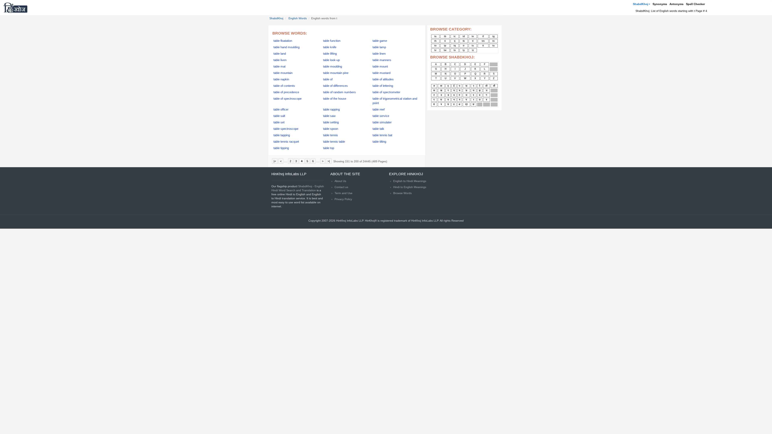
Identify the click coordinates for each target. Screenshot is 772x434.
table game (380, 41)
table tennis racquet (286, 141)
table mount (380, 66)
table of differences (335, 86)
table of (328, 79)
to (435, 45)
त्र (466, 104)
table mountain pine (335, 73)
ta (435, 36)
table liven (279, 60)
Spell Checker (695, 4)
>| (328, 161)
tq (455, 45)
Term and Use (343, 193)
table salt (279, 116)
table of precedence (286, 92)
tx (455, 50)
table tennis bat (382, 135)
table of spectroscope (287, 98)
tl (472, 41)
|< (275, 161)
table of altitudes (383, 79)
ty (464, 50)
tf (483, 36)
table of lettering (383, 86)
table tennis (330, 135)
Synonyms (660, 4)
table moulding (332, 66)
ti (445, 41)
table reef (379, 109)
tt (483, 45)
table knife (329, 47)
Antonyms (676, 4)
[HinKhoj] (15, 7)
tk (464, 41)
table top (328, 148)
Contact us (341, 187)
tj (454, 41)
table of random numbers (339, 92)
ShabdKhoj (640, 4)
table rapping (331, 109)
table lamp (379, 47)
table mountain (283, 73)
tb (445, 36)
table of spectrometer (386, 92)
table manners (382, 60)
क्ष (459, 104)
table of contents (284, 86)
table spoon (330, 129)
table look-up (331, 60)
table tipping (281, 148)
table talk (378, 129)
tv (435, 50)
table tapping (281, 135)
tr (464, 45)
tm (483, 41)
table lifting (330, 53)
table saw (329, 116)
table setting (331, 122)
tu (493, 45)
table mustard (381, 73)
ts (473, 45)
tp (445, 45)
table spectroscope (285, 129)
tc (455, 36)
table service (381, 116)
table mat (279, 66)
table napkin (281, 79)
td (464, 36)
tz (473, 50)
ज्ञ (473, 104)
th (435, 41)
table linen (379, 53)
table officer (280, 109)
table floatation (282, 41)
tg (493, 36)
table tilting (379, 141)
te (473, 36)
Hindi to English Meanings (409, 187)
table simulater (382, 122)
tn (493, 41)
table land (279, 53)
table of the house (334, 98)
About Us (340, 181)
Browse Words (402, 193)
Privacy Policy (343, 199)
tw (445, 50)
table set (278, 122)
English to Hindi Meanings (409, 181)
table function (331, 41)
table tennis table (334, 141)
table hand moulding (286, 47)
